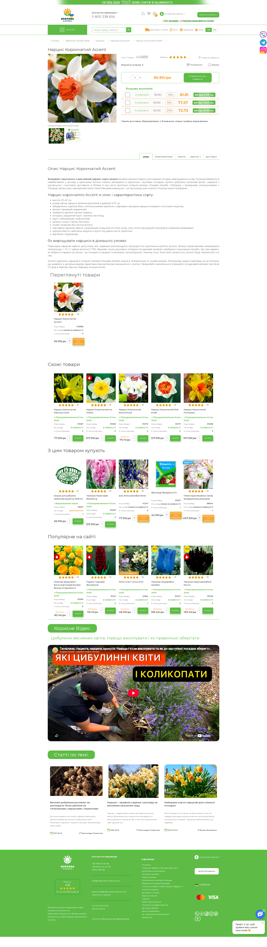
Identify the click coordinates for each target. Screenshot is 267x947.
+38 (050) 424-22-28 (101, 866)
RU (214, 30)
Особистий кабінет (208, 857)
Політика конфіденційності (155, 905)
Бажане (215, 65)
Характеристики (164, 157)
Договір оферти (150, 908)
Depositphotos (122, 919)
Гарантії (182, 157)
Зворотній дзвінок (208, 14)
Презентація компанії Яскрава (157, 880)
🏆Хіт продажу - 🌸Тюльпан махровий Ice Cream (188, 21)
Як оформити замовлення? (155, 914)
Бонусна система (150, 874)
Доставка (211, 157)
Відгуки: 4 (196, 157)
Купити (78, 438)
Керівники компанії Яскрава (156, 883)
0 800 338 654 (103, 16)
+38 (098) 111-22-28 (100, 863)
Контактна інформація (104, 13)
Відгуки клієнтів (149, 896)
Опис (146, 157)
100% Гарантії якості (151, 902)
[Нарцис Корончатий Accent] (82, 88)
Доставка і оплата (150, 892)
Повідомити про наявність (78, 341)
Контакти (146, 865)
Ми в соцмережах (150, 911)
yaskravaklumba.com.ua (59, 913)
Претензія (147, 917)
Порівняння (196, 65)
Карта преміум (149, 877)
